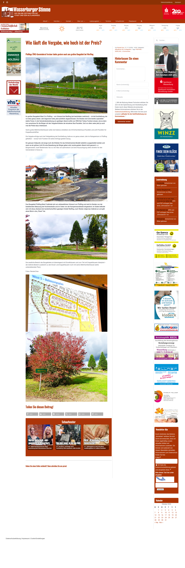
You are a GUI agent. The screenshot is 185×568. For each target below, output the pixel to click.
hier (164, 455)
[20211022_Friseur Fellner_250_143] (166, 390)
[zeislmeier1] (166, 325)
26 (172, 517)
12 (172, 512)
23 (162, 517)
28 (155, 520)
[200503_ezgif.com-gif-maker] (166, 292)
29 (159, 520)
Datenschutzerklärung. (122, 112)
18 (169, 515)
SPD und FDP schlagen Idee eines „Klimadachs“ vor (166, 203)
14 (155, 515)
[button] (141, 21)
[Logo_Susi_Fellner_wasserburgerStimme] (166, 365)
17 (166, 515)
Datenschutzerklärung (162, 467)
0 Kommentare (126, 51)
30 (162, 520)
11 (169, 512)
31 (166, 520)
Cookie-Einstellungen (38, 538)
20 (176, 515)
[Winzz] (166, 109)
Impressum (25, 538)
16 (162, 515)
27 (176, 517)
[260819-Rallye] (68, 426)
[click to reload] (165, 479)
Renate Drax (120, 47)
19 (172, 515)
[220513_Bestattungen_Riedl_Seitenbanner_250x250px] (166, 337)
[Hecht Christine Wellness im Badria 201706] (166, 408)
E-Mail (158, 457)
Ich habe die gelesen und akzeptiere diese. (165, 467)
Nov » (161, 522)
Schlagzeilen (127, 49)
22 (159, 517)
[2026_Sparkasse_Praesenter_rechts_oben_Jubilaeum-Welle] (173, 6)
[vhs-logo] (14, 100)
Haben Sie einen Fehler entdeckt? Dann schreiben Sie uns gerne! (46, 466)
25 (169, 517)
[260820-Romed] (40, 426)
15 (159, 515)
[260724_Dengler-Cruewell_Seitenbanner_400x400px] (166, 263)
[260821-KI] (96, 426)
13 (176, 512)
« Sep (156, 522)
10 (166, 512)
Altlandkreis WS (119, 49)
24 (166, 517)
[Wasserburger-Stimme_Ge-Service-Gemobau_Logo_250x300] (166, 230)
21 (155, 517)
